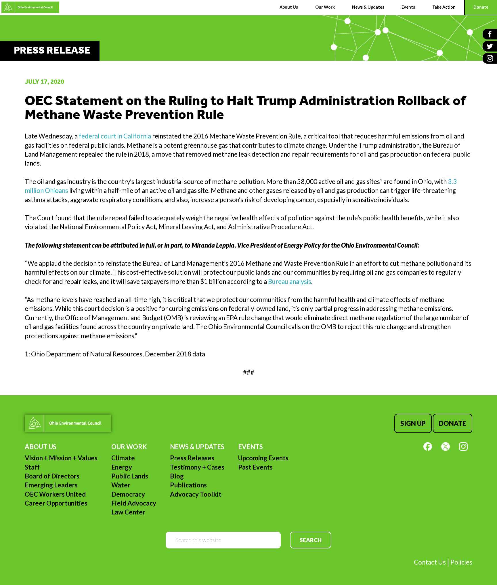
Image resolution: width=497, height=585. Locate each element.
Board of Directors (52, 476)
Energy (121, 467)
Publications (188, 485)
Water (120, 485)
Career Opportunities (56, 503)
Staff (32, 467)
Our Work (129, 447)
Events (250, 447)
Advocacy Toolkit (195, 494)
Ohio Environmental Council (30, 7)
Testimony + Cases (197, 467)
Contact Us (430, 562)
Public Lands (129, 476)
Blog (177, 476)
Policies (461, 562)
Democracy (128, 494)
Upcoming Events (263, 458)
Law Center (128, 512)
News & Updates (197, 447)
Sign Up (413, 423)
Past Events (255, 467)
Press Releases (192, 458)
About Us (40, 447)
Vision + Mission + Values (61, 458)
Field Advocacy (133, 503)
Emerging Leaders (51, 485)
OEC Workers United (55, 494)
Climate (123, 458)
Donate (452, 423)
